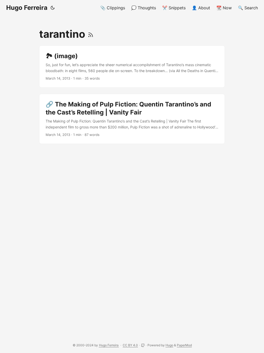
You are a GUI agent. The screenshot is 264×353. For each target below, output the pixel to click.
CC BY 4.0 (130, 345)
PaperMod (184, 345)
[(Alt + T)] (53, 8)
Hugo (169, 345)
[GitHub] (143, 345)
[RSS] (91, 34)
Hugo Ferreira (26, 7)
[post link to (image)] (132, 66)
